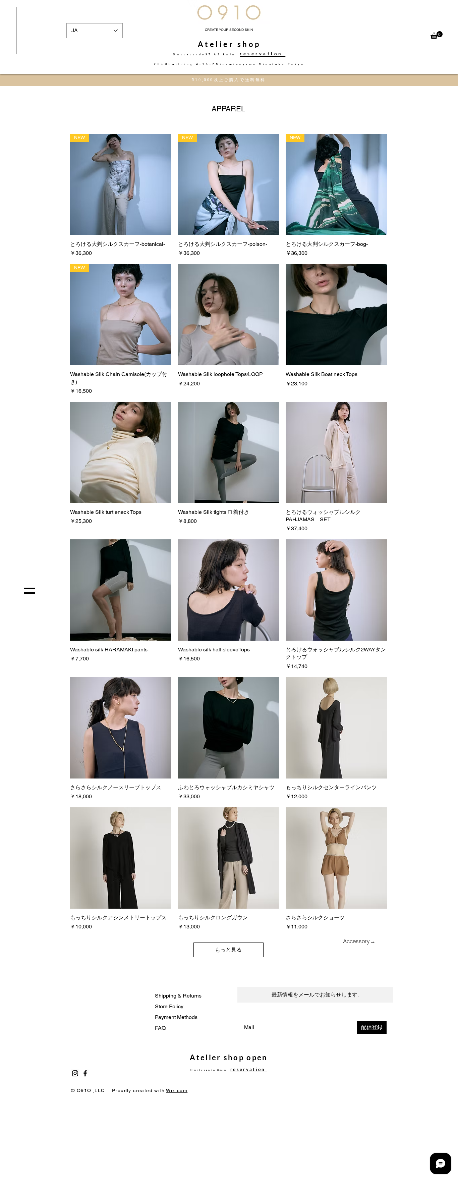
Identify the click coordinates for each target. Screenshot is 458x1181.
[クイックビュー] (228, 314)
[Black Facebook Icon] (85, 1073)
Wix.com (176, 1090)
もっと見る (228, 950)
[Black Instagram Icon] (75, 1073)
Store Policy (169, 1006)
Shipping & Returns (178, 995)
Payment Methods (176, 1017)
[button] (437, 35)
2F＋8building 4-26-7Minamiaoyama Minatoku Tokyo (229, 64)
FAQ (160, 1028)
